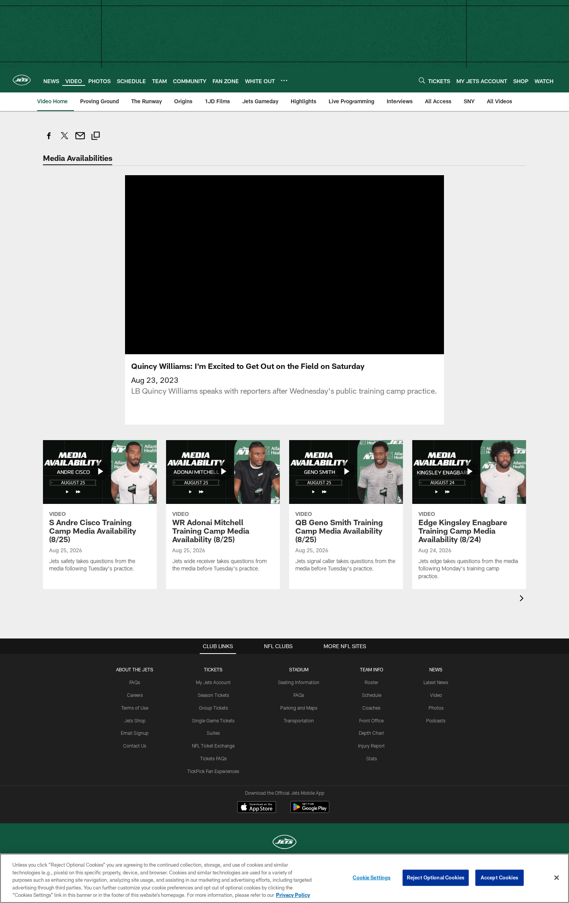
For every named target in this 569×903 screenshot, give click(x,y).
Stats (371, 758)
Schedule (371, 695)
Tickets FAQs (213, 758)
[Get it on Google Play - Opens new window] (310, 810)
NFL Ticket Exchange (213, 745)
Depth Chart (371, 733)
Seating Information (298, 682)
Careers (135, 695)
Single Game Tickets (213, 720)
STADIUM (298, 669)
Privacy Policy (293, 895)
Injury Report (371, 745)
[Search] (422, 80)
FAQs (134, 682)
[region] (284, 878)
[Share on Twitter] (64, 140)
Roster (371, 682)
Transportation (299, 720)
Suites (213, 733)
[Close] (556, 877)
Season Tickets (213, 695)
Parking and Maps (298, 707)
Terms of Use (134, 707)
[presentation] (523, 599)
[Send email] (80, 140)
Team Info (371, 669)
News (435, 669)
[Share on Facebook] (49, 140)
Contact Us (134, 745)
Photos (436, 707)
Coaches (371, 707)
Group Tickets (213, 707)
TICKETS (213, 669)
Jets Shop (135, 720)
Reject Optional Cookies (435, 877)
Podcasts (436, 720)
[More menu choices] (284, 80)
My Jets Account (213, 682)
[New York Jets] (284, 843)
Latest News (435, 682)
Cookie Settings (372, 877)
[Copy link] (95, 137)
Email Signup (135, 733)
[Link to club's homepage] (21, 80)
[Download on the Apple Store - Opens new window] (256, 807)
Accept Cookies (499, 877)
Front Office (371, 720)
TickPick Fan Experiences (213, 771)
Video (436, 695)
